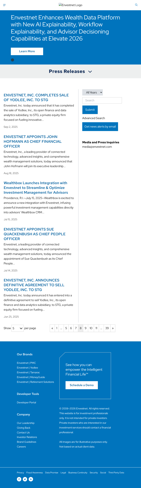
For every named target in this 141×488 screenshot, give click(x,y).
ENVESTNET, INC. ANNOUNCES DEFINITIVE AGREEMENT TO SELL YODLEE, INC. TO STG (34, 285)
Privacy (20, 472)
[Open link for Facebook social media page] (19, 479)
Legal (63, 472)
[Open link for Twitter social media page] (25, 479)
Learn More (27, 51)
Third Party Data (116, 472)
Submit (90, 110)
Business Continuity (77, 472)
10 (91, 328)
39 (107, 328)
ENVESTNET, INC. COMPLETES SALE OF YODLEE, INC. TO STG (36, 97)
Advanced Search (93, 118)
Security (94, 472)
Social (103, 472)
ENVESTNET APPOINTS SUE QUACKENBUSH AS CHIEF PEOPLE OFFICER (35, 234)
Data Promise (51, 472)
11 (96, 328)
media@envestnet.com (97, 147)
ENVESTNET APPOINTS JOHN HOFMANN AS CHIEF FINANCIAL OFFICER (33, 142)
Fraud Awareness (34, 472)
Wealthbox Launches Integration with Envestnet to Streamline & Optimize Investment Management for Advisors (36, 188)
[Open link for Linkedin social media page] (31, 479)
